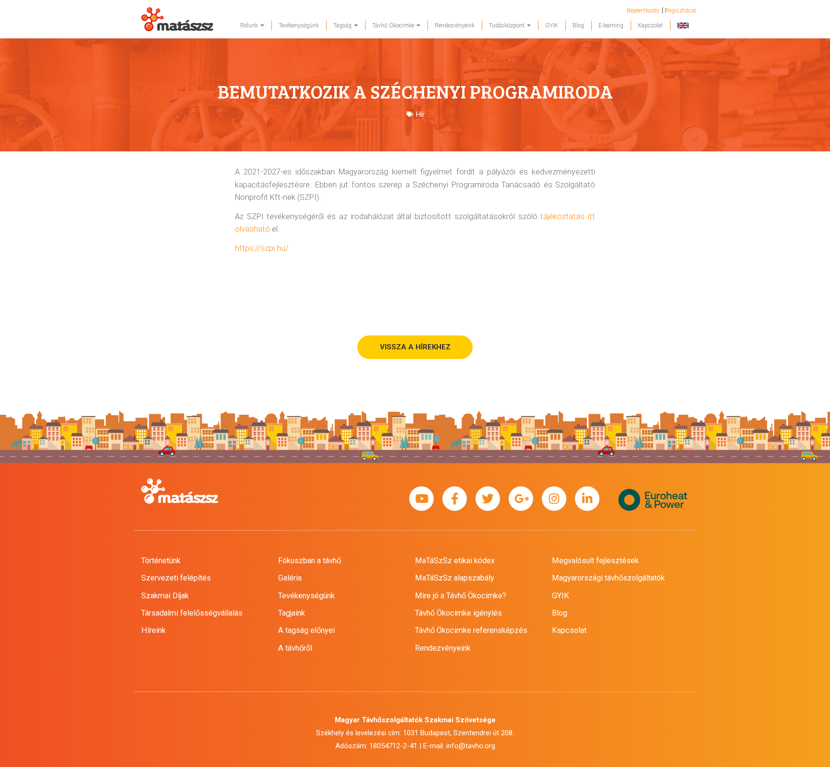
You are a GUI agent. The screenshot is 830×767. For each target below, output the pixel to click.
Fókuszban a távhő (309, 560)
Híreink (153, 630)
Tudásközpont (507, 25)
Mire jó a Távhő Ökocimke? (460, 595)
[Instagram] (554, 499)
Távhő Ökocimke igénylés (458, 613)
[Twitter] (487, 499)
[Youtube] (421, 499)
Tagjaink (291, 613)
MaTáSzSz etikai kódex (455, 560)
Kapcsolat (650, 25)
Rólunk (249, 25)
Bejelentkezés (643, 10)
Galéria (290, 577)
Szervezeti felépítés (176, 577)
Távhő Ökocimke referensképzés (471, 630)
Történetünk (161, 560)
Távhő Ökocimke (393, 25)
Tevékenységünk (299, 25)
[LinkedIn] (587, 499)
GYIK (551, 25)
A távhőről (295, 648)
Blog (578, 25)
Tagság (343, 25)
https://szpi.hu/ (262, 248)
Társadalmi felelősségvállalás (192, 613)
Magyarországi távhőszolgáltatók (608, 577)
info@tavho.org (470, 746)
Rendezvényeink (455, 25)
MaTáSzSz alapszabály (454, 577)
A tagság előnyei (306, 630)
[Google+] (521, 499)
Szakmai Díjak (165, 595)
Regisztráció (680, 10)
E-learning (610, 25)
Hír (420, 114)
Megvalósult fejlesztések (595, 560)
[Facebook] (454, 499)
